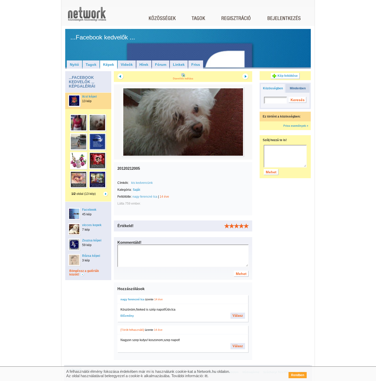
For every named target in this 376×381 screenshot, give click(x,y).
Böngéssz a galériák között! (84, 272)
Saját (136, 190)
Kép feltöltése (288, 76)
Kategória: (124, 190)
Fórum (160, 64)
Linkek (179, 64)
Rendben (297, 375)
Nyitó (74, 64)
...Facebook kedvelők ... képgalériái (82, 81)
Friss (195, 64)
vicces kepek (92, 225)
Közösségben (273, 88)
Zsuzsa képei (91, 240)
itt (206, 376)
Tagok (91, 64)
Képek (108, 64)
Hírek (143, 64)
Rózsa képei (91, 256)
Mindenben (298, 88)
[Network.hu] (87, 16)
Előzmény (127, 315)
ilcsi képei (89, 96)
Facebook (89, 209)
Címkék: (123, 183)
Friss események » (295, 125)
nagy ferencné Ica (144, 196)
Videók (127, 64)
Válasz (238, 316)
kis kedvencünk (142, 183)
